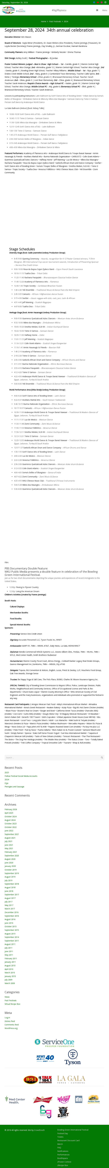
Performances (63, 1154)
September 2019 (12, 873)
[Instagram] (105, 2)
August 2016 (10, 919)
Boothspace (62, 1158)
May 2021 (9, 848)
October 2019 (10, 869)
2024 (7, 779)
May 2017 (9, 905)
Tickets (60, 1137)
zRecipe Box (62, 1165)
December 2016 (11, 912)
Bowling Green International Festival (72, 1130)
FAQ (59, 1147)
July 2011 (8, 947)
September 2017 (12, 894)
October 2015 (10, 926)
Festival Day (62, 1133)
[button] (97, 10)
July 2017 (8, 901)
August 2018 (10, 887)
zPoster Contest (64, 1162)
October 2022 (10, 827)
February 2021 (11, 852)
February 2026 (11, 809)
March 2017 (10, 908)
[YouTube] (98, 2)
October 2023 (10, 823)
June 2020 (9, 862)
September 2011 (12, 940)
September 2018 (12, 884)
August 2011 (10, 944)
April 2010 (9, 969)
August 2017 (10, 898)
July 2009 (8, 979)
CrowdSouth (39, 1130)
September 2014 (12, 937)
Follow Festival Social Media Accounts (21, 776)
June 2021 (9, 845)
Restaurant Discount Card (68, 1140)
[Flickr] (101, 2)
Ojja (6, 783)
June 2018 (9, 891)
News (7, 997)
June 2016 (9, 923)
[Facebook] (94, 2)
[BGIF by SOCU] (14, 10)
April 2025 (9, 813)
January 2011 (10, 962)
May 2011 (9, 955)
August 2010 (10, 965)
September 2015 (12, 930)
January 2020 (10, 866)
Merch (60, 1144)
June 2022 (9, 830)
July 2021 (8, 841)
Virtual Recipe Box (12, 1004)
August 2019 (10, 876)
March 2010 (10, 972)
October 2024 (10, 816)
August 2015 (10, 933)
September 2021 (12, 834)
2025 (7, 772)
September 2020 (12, 855)
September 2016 (12, 916)
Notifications (62, 1151)
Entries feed (10, 1021)
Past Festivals (10, 1000)
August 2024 (10, 820)
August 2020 (10, 859)
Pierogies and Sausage (14, 786)
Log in (7, 1017)
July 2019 (8, 880)
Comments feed (12, 1024)
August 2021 (10, 838)
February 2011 (11, 958)
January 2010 (10, 976)
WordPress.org (11, 1028)
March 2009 (10, 983)
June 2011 (9, 951)
